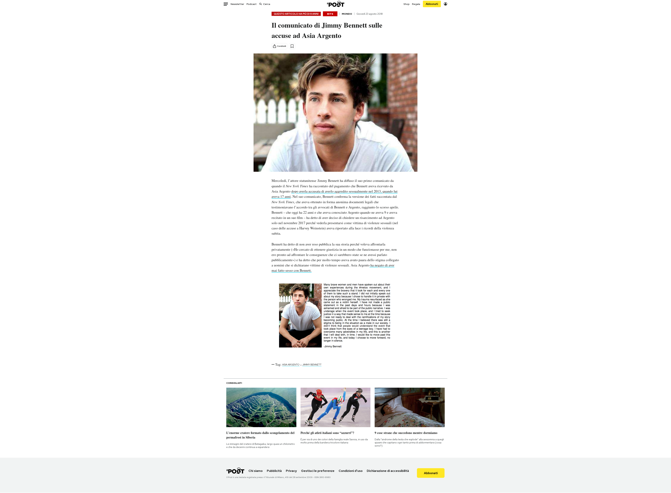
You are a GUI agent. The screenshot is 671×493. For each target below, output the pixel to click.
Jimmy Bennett (312, 364)
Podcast (252, 4)
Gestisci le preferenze (317, 471)
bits (330, 13)
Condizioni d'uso (351, 471)
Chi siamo (255, 471)
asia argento (291, 364)
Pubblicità (274, 471)
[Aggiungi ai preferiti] (292, 46)
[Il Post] (335, 4)
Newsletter (237, 4)
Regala (416, 4)
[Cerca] (260, 4)
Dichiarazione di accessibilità (388, 471)
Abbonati (432, 4)
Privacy (291, 471)
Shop (406, 4)
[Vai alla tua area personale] (445, 4)
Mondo (347, 13)
